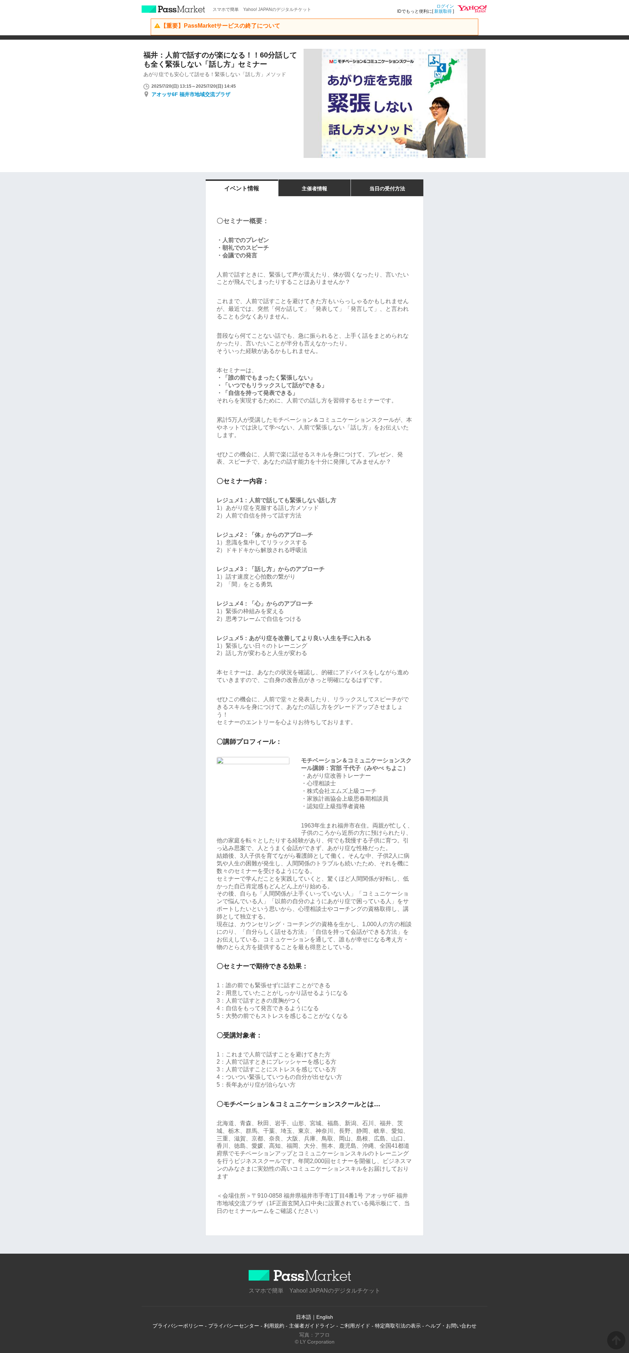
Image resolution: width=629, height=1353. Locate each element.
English (324, 1317)
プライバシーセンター (233, 1326)
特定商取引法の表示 (398, 1326)
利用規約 (274, 1326)
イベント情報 (241, 188)
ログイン (445, 6)
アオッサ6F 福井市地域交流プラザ (190, 94)
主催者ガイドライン (312, 1326)
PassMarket (173, 9)
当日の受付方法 (387, 188)
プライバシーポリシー (178, 1326)
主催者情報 (314, 188)
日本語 (303, 1317)
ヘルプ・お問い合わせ (451, 1326)
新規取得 (443, 11)
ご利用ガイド (355, 1326)
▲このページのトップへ (616, 1340)
